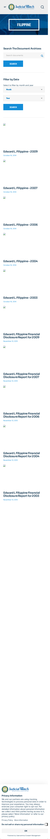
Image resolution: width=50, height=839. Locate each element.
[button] (5, 7)
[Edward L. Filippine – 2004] (24, 244)
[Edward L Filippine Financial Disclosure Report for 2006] (24, 397)
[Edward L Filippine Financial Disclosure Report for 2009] (24, 317)
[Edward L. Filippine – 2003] (24, 281)
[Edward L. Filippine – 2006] (24, 208)
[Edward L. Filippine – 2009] (24, 135)
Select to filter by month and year (18, 85)
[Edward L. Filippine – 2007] (24, 171)
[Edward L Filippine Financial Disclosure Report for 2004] (24, 436)
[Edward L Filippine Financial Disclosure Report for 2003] (24, 476)
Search (13, 63)
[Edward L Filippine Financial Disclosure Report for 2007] (24, 357)
